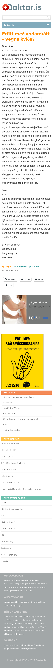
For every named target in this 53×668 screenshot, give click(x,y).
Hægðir (4, 561)
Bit (2, 535)
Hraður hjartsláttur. (12, 430)
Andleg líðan (20, 266)
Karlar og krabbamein (11, 482)
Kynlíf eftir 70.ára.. (11, 408)
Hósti (5, 424)
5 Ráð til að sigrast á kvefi (13, 463)
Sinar (3, 502)
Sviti (3, 515)
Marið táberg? (7, 541)
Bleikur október (8, 450)
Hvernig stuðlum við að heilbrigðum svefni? (21, 489)
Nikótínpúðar (7, 476)
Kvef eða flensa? (10, 413)
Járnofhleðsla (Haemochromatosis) (20, 419)
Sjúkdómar (34, 266)
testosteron (6, 548)
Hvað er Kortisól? (9, 469)
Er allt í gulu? (7, 456)
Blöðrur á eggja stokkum (12, 509)
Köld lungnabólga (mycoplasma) (19, 397)
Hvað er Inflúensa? (10, 443)
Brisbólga (7, 402)
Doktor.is (9, 25)
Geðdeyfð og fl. (8, 522)
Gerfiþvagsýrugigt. (9, 554)
